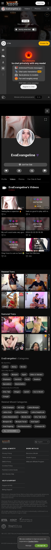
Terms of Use (6, 457)
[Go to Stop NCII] (15, 526)
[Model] (47, 111)
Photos (38, 9)
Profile (4, 179)
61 (5, 256)
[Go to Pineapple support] (3, 526)
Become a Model (32, 453)
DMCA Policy (6, 461)
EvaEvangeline (8, 358)
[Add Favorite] (3, 43)
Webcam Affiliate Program (35, 461)
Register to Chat (28, 87)
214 (30, 256)
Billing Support (7, 489)
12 (29, 235)
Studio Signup (31, 457)
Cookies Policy (7, 466)
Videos (28, 9)
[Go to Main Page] (15, 3)
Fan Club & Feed (34, 179)
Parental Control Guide (10, 470)
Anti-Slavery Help (8, 474)
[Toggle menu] (2, 3)
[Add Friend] (31, 171)
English (40, 442)
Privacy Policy (7, 453)
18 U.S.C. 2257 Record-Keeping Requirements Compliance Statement (25, 533)
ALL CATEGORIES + (11, 431)
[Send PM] (44, 171)
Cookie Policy (33, 541)
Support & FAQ (7, 485)
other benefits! (33, 83)
